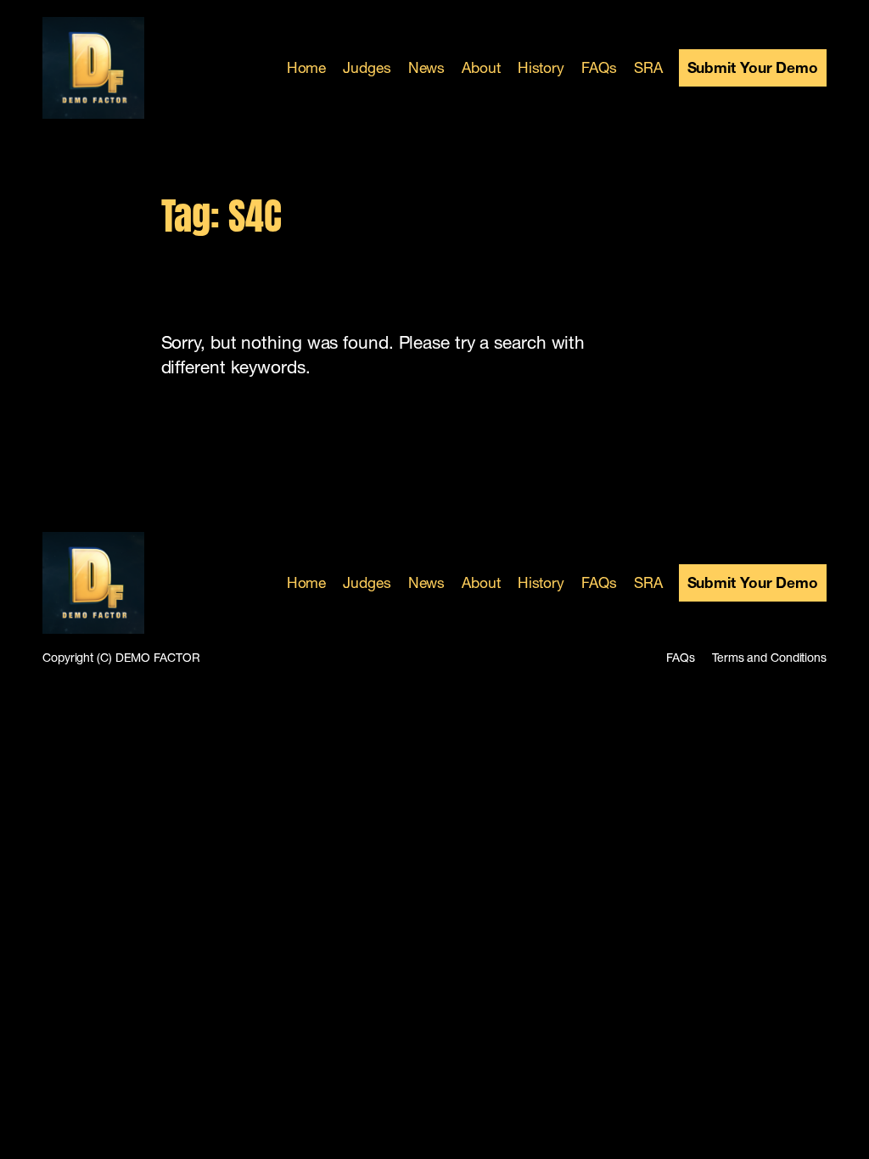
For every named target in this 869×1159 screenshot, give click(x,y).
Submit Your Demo (752, 67)
